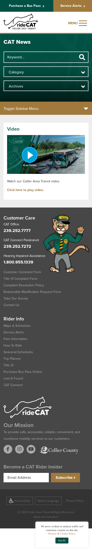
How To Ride (13, 345)
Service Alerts (71, 5)
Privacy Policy (75, 501)
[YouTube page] (31, 449)
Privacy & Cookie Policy (61, 533)
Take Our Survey (16, 298)
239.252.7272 (17, 246)
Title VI (8, 365)
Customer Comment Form (22, 272)
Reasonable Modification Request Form (32, 291)
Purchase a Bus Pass (25, 5)
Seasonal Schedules (18, 352)
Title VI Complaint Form (20, 278)
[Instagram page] (19, 449)
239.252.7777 (17, 231)
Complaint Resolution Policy (24, 285)
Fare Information (15, 338)
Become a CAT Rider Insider (33, 467)
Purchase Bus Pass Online (23, 371)
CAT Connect (13, 385)
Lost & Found (13, 378)
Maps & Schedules (17, 325)
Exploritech (51, 517)
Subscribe (65, 477)
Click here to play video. (25, 190)
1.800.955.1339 (18, 262)
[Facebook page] (8, 449)
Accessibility (22, 501)
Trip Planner (12, 358)
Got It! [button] (62, 540)
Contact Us (12, 305)
